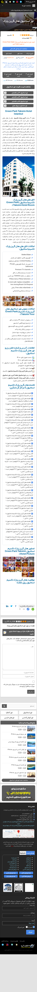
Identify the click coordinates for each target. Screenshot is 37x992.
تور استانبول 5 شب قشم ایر (20, 101)
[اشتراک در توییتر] (11, 606)
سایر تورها (23, 853)
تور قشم (28, 859)
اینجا (12, 846)
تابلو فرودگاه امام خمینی (28, 825)
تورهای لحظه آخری (26, 876)
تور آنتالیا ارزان (13, 863)
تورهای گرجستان (12, 869)
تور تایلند (14, 859)
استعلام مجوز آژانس (29, 821)
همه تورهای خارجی (10, 873)
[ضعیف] (25, 621)
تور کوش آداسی (27, 869)
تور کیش (28, 858)
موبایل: (32, 913)
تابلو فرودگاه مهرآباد (16, 825)
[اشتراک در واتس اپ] (32, 609)
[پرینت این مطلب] (19, 609)
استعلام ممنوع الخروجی (17, 821)
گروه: (33, 920)
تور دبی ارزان (13, 865)
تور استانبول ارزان (12, 861)
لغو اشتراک (21, 927)
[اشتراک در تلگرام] (28, 609)
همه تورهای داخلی (26, 873)
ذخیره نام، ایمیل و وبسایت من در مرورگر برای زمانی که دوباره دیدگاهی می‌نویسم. (19, 685)
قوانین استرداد (14, 941)
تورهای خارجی (9, 717)
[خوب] (19, 621)
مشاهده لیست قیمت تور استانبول (18, 87)
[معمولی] (23, 621)
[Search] (4, 706)
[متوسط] (21, 621)
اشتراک (30, 927)
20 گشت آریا (8, 950)
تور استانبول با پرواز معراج (19, 106)
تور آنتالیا (9, 712)
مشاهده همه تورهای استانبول (18, 780)
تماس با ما (22, 941)
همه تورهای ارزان (10, 876)
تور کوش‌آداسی (27, 717)
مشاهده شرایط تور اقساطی (18, 48)
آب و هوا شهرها (7, 825)
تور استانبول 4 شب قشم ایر (20, 97)
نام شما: (32, 905)
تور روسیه (14, 858)
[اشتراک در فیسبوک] (15, 606)
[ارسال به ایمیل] (23, 609)
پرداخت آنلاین (4, 941)
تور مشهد (28, 861)
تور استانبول (27, 712)
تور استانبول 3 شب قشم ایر (20, 93)
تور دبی (29, 863)
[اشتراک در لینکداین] (7, 606)
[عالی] (17, 621)
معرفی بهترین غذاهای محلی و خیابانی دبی (22, 10)
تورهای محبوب (30, 853)
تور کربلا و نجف (13, 867)
